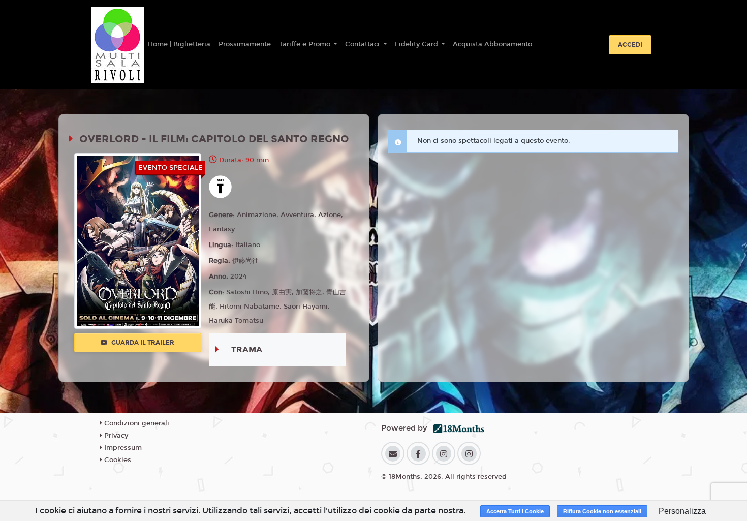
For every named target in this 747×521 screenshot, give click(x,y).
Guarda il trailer (142, 342)
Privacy (115, 436)
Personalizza (682, 511)
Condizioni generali (135, 423)
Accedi (630, 44)
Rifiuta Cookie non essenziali (602, 511)
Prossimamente (245, 44)
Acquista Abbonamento (492, 44)
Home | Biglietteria (179, 44)
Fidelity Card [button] (417, 44)
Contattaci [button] (363, 44)
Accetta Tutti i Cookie (515, 511)
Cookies (116, 460)
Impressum (122, 448)
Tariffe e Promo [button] (305, 44)
